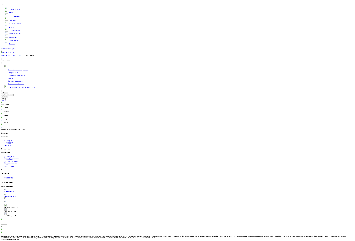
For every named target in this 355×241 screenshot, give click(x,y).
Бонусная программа (11, 161)
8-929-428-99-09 (9, 200)
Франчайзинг (8, 142)
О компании (8, 140)
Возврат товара (9, 166)
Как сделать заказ (9, 159)
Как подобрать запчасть (11, 158)
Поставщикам (8, 179)
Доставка (7, 164)
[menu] (25, 55)
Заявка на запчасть (10, 156)
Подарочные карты (10, 163)
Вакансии (7, 143)
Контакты (7, 145)
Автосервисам (8, 177)
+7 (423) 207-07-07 (10, 203)
